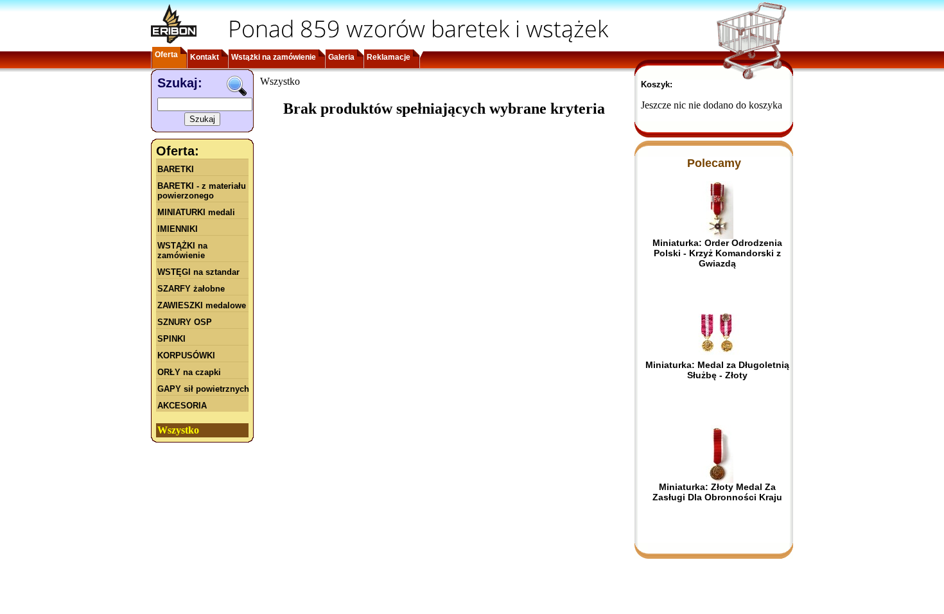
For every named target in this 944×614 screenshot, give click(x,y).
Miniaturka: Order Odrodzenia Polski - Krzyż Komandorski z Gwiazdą (717, 253)
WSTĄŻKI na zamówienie (182, 250)
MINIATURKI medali (196, 212)
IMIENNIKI (177, 229)
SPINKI (171, 339)
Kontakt (204, 57)
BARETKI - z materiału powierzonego (201, 190)
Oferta (166, 54)
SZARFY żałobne (191, 289)
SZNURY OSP (184, 322)
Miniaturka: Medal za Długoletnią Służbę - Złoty (717, 370)
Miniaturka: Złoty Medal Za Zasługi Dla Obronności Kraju (717, 492)
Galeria (341, 57)
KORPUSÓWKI (186, 355)
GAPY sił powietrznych (203, 389)
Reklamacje (388, 57)
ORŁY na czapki (189, 372)
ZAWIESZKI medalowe (201, 305)
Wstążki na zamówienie (273, 57)
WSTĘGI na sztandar (198, 272)
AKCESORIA (182, 405)
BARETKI (175, 169)
